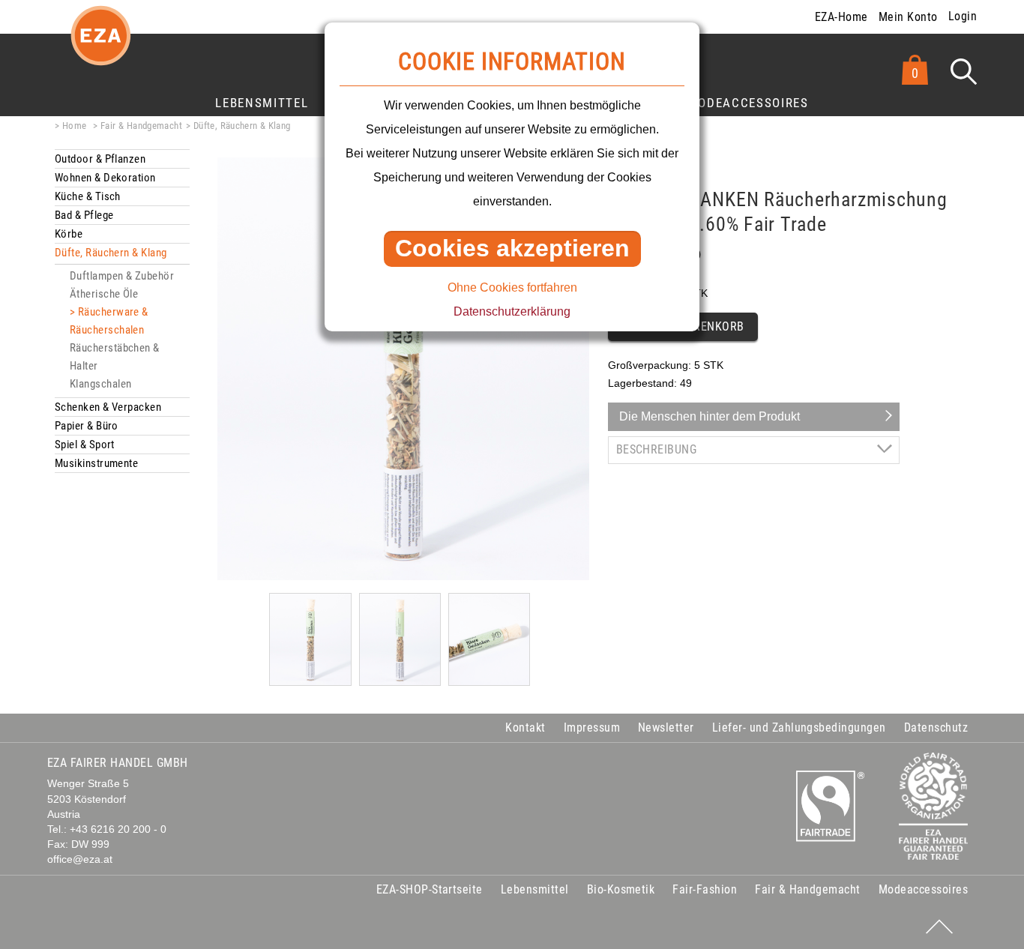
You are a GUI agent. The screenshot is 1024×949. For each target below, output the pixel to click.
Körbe (68, 234)
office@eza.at (79, 859)
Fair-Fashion (704, 889)
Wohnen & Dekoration (105, 177)
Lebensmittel (261, 102)
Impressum (592, 727)
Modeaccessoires (748, 102)
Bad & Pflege (84, 215)
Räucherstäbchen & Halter (115, 357)
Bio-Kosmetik (621, 889)
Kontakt (525, 727)
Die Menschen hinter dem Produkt (709, 416)
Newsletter (666, 727)
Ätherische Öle (104, 294)
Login (962, 16)
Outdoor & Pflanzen (100, 159)
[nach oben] (939, 927)
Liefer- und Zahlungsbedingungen (799, 727)
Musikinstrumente (96, 463)
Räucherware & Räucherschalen (109, 321)
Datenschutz (936, 727)
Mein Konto (908, 17)
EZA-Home (841, 17)
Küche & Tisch (88, 196)
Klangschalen (100, 384)
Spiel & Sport (85, 444)
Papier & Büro (86, 426)
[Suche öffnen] (964, 71)
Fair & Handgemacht (141, 125)
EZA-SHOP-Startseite (429, 889)
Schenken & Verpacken (108, 407)
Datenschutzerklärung (512, 311)
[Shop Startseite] (100, 47)
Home (74, 125)
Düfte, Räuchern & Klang (242, 125)
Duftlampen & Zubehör (122, 276)
